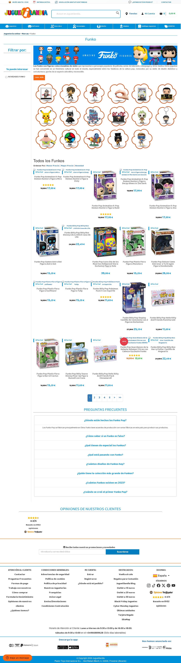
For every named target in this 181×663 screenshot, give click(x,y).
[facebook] (159, 585)
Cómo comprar (20, 593)
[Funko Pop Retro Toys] (70, 139)
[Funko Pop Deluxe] (166, 93)
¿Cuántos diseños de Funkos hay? (105, 464)
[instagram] (149, 585)
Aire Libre (58, 26)
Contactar (19, 574)
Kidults (103, 26)
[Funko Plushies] (46, 139)
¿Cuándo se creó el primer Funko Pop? (105, 492)
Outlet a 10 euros (126, 588)
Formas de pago (19, 583)
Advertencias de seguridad (55, 574)
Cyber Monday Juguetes (125, 606)
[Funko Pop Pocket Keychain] (166, 116)
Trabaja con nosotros (20, 588)
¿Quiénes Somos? (19, 611)
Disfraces (35, 26)
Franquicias (55, 593)
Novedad (79, 166)
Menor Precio (52, 166)
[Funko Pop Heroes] (70, 116)
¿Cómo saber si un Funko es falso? (105, 436)
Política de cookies (55, 579)
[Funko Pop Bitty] (118, 93)
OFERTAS (171, 26)
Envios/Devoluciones (55, 601)
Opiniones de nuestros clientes (20, 604)
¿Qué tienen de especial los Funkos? (105, 445)
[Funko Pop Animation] (70, 93)
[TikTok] (154, 585)
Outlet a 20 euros (126, 593)
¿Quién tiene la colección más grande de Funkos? (105, 473)
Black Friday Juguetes (126, 601)
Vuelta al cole (126, 574)
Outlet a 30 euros (126, 597)
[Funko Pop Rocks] (118, 139)
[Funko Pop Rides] (94, 139)
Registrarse (90, 579)
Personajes (80, 26)
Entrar (90, 574)
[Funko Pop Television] (142, 139)
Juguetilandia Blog (125, 583)
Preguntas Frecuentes (19, 579)
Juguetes (12, 26)
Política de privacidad (55, 583)
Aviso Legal (55, 597)
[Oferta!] (105, 186)
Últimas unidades (126, 611)
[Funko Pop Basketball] (94, 93)
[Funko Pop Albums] (46, 93)
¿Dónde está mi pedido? (90, 583)
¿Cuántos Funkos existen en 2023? (105, 483)
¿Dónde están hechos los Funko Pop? (105, 420)
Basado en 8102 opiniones (33, 525)
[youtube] (173, 585)
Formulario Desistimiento (19, 597)
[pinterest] (168, 585)
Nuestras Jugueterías (55, 588)
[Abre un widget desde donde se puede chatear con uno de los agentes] (17, 658)
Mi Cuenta (150, 14)
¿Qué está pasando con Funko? (105, 455)
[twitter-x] (163, 585)
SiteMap (126, 619)
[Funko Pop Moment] (118, 116)
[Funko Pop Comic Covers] (142, 93)
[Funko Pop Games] (46, 116)
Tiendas (133, 14)
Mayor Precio (67, 166)
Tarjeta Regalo (125, 615)
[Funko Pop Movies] (142, 116)
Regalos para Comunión (126, 579)
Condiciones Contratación (55, 606)
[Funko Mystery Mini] (94, 116)
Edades (126, 26)
